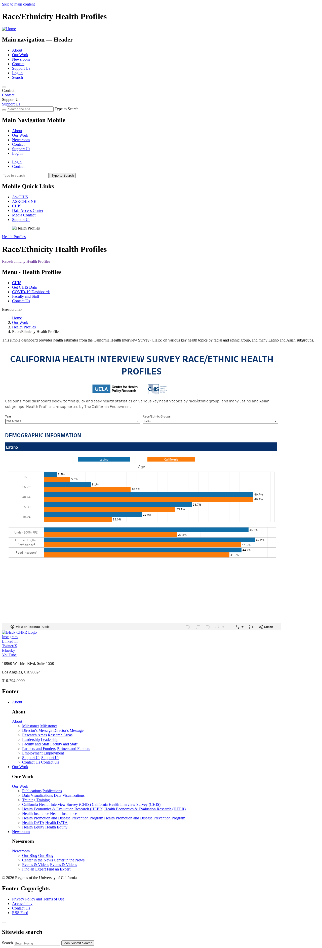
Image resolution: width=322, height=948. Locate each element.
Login (17, 162)
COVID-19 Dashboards (31, 292)
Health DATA (33, 822)
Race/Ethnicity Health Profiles (26, 261)
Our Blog (29, 855)
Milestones (30, 726)
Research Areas (34, 735)
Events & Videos (35, 864)
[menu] (161, 137)
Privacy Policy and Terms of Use (38, 899)
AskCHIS (20, 197)
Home (17, 318)
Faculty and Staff (25, 296)
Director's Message (37, 730)
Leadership (31, 739)
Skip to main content (18, 4)
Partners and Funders (39, 748)
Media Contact (23, 215)
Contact (18, 64)
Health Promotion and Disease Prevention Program (62, 818)
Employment (32, 753)
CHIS (16, 206)
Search (17, 77)
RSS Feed (20, 913)
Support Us (21, 68)
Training (28, 800)
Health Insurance (35, 813)
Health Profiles (14, 237)
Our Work (20, 55)
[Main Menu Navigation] (4, 87)
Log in (17, 73)
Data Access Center (27, 210)
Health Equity (33, 827)
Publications (32, 791)
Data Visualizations (37, 795)
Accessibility (22, 903)
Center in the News (37, 860)
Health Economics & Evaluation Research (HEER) (62, 809)
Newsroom (21, 59)
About (17, 50)
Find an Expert (34, 869)
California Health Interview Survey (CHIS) (56, 804)
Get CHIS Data (24, 287)
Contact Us (21, 301)
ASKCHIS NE (24, 201)
